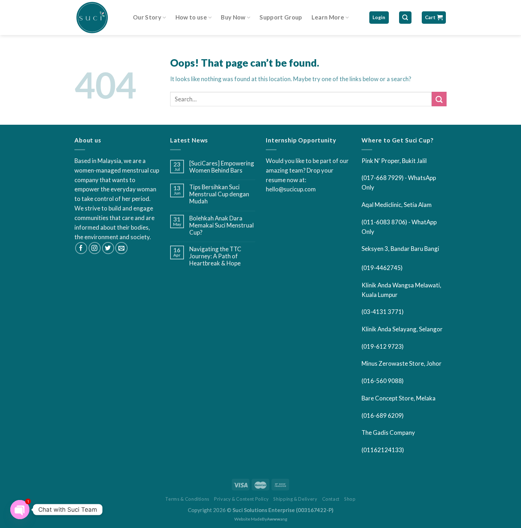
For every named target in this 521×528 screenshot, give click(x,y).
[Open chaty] (19, 509)
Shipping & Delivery (295, 499)
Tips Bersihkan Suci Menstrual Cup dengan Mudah (219, 194)
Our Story (147, 17)
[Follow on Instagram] (95, 248)
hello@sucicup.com (291, 189)
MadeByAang (269, 519)
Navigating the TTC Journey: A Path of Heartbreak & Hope (215, 256)
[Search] (405, 17)
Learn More (328, 17)
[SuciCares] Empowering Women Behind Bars (221, 167)
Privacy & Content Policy (241, 499)
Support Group (280, 17)
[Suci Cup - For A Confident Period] (98, 17)
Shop (350, 499)
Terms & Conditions (187, 499)
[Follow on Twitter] (108, 248)
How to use (191, 17)
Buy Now (233, 17)
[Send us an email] (121, 248)
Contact (331, 499)
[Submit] (439, 99)
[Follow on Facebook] (81, 248)
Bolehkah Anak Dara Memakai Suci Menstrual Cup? (221, 225)
